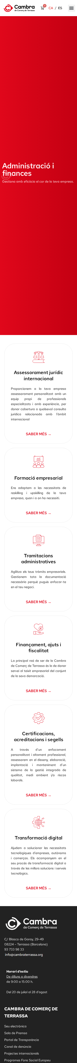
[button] (71, 8)
